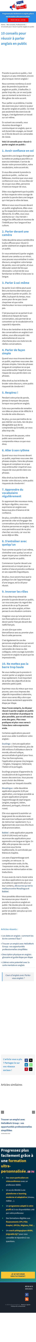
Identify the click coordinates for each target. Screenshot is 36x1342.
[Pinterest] (26, 1069)
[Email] (30, 1069)
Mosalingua (7, 788)
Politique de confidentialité (18, 1306)
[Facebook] (26, 1060)
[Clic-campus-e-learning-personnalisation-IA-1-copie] (18, 986)
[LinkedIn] (26, 1065)
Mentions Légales (25, 1305)
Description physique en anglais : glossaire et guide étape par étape (17, 956)
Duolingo (6, 743)
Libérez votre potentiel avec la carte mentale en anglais (16, 964)
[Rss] (26, 1299)
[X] (31, 1060)
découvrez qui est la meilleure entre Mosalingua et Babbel (17, 888)
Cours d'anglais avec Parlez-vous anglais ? (18, 977)
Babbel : (5, 832)
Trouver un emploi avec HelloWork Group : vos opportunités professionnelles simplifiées (18, 946)
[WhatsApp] (31, 1065)
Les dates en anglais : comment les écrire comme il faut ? (17, 937)
